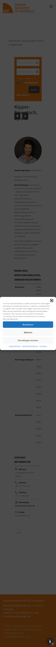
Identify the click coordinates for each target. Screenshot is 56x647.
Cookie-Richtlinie (15, 346)
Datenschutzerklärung (30, 346)
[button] (51, 300)
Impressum (43, 346)
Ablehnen (28, 332)
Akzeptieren (28, 324)
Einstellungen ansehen (28, 340)
